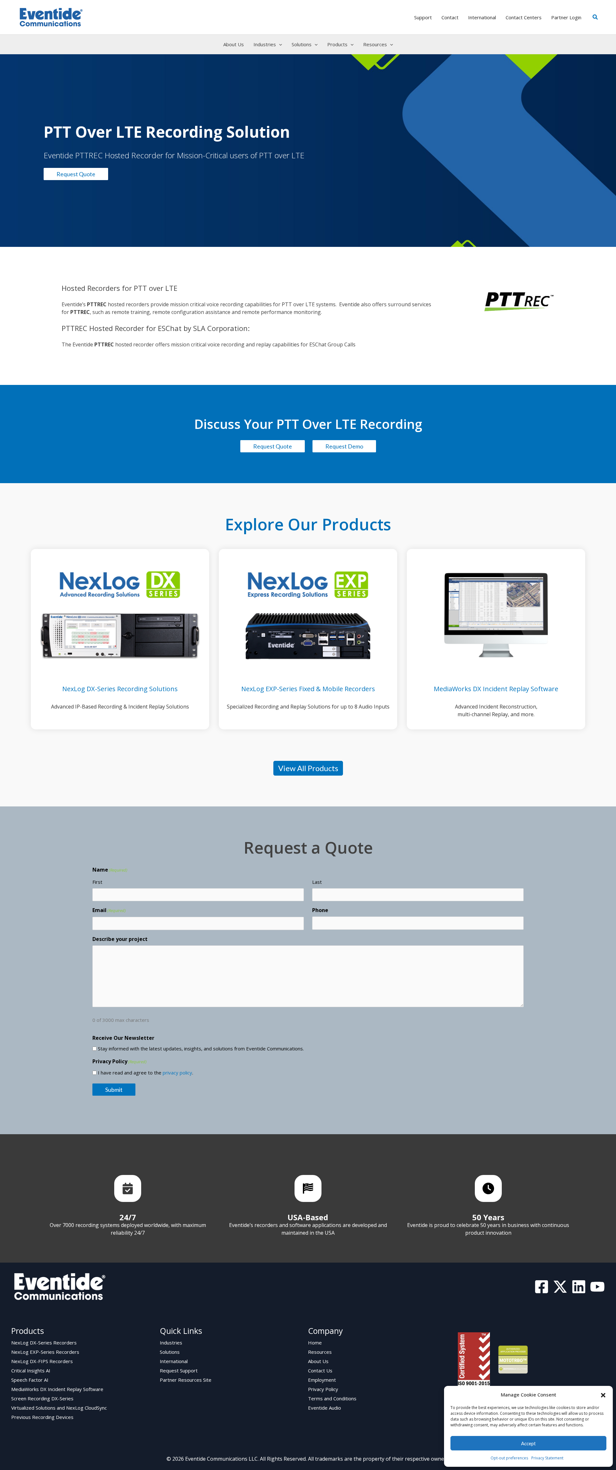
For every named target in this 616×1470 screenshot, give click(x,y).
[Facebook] (541, 1286)
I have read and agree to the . (145, 1072)
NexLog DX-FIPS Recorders (42, 1361)
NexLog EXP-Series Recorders (45, 1352)
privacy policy (177, 1072)
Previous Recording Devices (42, 1417)
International (174, 1361)
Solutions (170, 1352)
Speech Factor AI (29, 1380)
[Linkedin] (578, 1286)
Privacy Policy (323, 1389)
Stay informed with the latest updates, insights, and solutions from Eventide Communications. (201, 1048)
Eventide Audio (324, 1408)
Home (315, 1342)
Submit (114, 1089)
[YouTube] (597, 1286)
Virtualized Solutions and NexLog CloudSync (59, 1408)
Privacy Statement (547, 1458)
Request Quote (75, 174)
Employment (322, 1380)
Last (317, 882)
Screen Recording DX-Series (42, 1398)
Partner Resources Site (185, 1380)
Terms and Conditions (332, 1398)
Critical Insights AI (30, 1370)
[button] (603, 1394)
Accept (528, 1443)
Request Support (179, 1370)
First (97, 882)
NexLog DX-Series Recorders (44, 1342)
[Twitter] (560, 1286)
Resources (320, 1352)
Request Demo (344, 446)
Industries (171, 1342)
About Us (318, 1361)
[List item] (128, 1188)
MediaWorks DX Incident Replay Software (57, 1389)
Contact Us (320, 1370)
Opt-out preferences (509, 1458)
